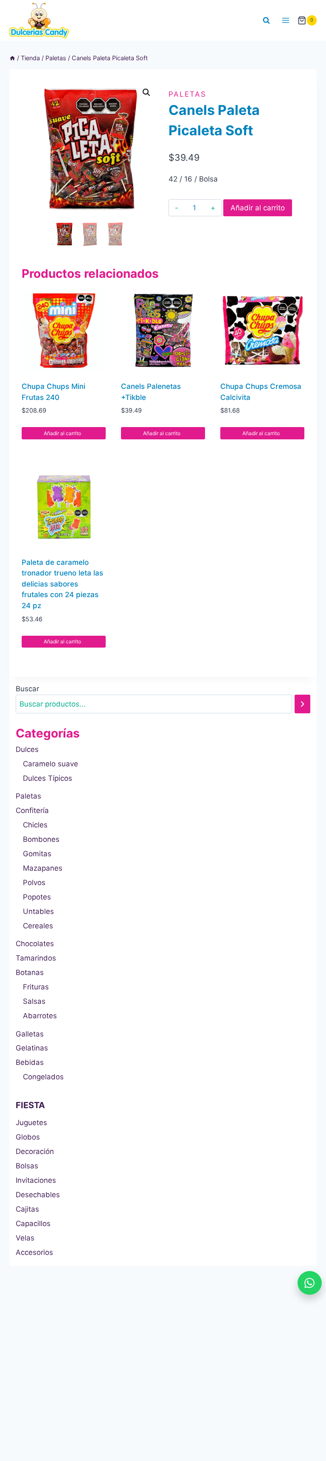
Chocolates (35, 943)
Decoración (35, 1151)
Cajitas (27, 1209)
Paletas (187, 94)
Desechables (38, 1194)
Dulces (27, 749)
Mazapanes (42, 868)
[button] (146, 92)
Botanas (30, 972)
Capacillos (33, 1223)
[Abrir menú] (286, 20)
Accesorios (34, 1252)
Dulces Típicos (47, 778)
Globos (28, 1137)
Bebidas (30, 1062)
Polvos (34, 882)
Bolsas (27, 1166)
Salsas (34, 1001)
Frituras (36, 987)
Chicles (35, 825)
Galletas (30, 1034)
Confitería (32, 810)
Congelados (43, 1077)
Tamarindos (36, 958)
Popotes (37, 897)
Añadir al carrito (257, 208)
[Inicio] (12, 57)
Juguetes (31, 1122)
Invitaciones (36, 1180)
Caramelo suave (50, 764)
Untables (38, 911)
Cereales (38, 926)
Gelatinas (32, 1048)
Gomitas (37, 853)
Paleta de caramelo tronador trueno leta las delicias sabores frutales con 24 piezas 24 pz (62, 584)
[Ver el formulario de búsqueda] (266, 20)
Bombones (41, 839)
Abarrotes (40, 1015)
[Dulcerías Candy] (39, 20)
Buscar (27, 688)
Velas (25, 1238)
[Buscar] (302, 704)
